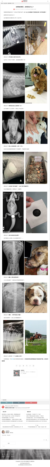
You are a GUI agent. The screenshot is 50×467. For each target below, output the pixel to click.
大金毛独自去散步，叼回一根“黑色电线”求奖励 (35, 417)
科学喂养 (12, 453)
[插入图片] (46, 440)
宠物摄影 (8, 451)
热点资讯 (5, 3)
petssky (9, 405)
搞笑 (19, 402)
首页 (2, 3)
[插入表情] (44, 440)
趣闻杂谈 (12, 456)
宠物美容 (12, 454)
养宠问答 (8, 453)
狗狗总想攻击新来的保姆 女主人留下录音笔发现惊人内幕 (37, 419)
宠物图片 (3, 451)
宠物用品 (3, 456)
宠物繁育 (8, 456)
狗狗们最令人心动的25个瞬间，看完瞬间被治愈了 (11, 414)
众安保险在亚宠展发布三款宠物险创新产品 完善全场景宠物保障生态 (15, 421)
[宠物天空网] (24, 1)
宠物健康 (3, 454)
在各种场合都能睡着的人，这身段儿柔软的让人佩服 (11, 419)
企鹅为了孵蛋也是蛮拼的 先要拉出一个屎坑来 (35, 415)
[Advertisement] (25, 389)
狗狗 (13, 359)
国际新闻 (9, 3)
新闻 (31, 402)
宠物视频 (3, 453)
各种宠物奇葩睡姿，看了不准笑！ (8, 417)
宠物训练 (8, 454)
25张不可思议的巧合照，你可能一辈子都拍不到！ (11, 415)
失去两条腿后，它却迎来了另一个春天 (33, 414)
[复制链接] (30, 365)
